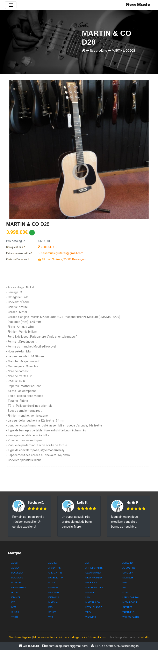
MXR (14, 607)
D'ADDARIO (17, 577)
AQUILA (15, 568)
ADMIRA (52, 563)
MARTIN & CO (92, 602)
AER (87, 563)
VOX (50, 617)
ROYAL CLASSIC (94, 607)
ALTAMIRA (128, 563)
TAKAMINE (128, 612)
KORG (125, 592)
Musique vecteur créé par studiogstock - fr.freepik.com (70, 637)
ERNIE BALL (91, 582)
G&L (124, 587)
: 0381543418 (31, 247)
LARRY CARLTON (131, 597)
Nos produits (99, 50)
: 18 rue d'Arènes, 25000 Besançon (46, 259)
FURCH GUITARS (94, 587)
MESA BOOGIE (130, 602)
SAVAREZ (127, 607)
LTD (13, 602)
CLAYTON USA (93, 572)
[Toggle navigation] (10, 5)
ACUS (14, 563)
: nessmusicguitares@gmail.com (44, 253)
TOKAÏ (15, 617)
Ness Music (138, 5)
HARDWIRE (54, 592)
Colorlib (144, 637)
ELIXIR (51, 582)
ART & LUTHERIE (94, 568)
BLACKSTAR (18, 572)
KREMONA (54, 597)
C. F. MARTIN (55, 572)
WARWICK (90, 617)
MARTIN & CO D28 (123, 50)
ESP (124, 582)
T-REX (88, 612)
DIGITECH (128, 577)
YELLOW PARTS (130, 617)
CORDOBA (128, 572)
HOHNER (90, 592)
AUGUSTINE (129, 568)
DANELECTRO (55, 577)
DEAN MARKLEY (94, 577)
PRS (50, 607)
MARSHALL (54, 602)
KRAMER (16, 597)
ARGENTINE (54, 568)
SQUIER (52, 612)
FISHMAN (53, 587)
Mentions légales (20, 637)
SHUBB (15, 612)
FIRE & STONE (18, 587)
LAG (87, 597)
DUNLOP (16, 582)
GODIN (15, 592)
